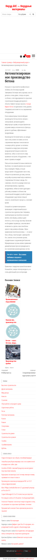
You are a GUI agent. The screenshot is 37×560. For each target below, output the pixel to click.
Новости (11, 367)
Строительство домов (7, 433)
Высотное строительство (8, 385)
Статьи (3, 429)
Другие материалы (7, 389)
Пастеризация (15, 520)
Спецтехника (5, 426)
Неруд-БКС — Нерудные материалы (19, 7)
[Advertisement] (18, 37)
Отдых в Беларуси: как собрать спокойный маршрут (16, 458)
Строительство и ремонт (8, 437)
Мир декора (5, 393)
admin (17, 70)
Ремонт (3, 422)
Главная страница (6, 62)
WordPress (20, 551)
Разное (3, 418)
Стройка (3, 441)
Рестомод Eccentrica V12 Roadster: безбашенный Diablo (17, 498)
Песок (3, 411)
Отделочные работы (7, 407)
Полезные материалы (7, 415)
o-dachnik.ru (21, 558)
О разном (4, 400)
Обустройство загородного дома (11, 404)
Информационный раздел (21, 62)
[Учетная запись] (21, 56)
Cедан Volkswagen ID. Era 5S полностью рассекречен (17, 494)
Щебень (3, 448)
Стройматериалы (6, 444)
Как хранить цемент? (17, 544)
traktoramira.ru (29, 558)
